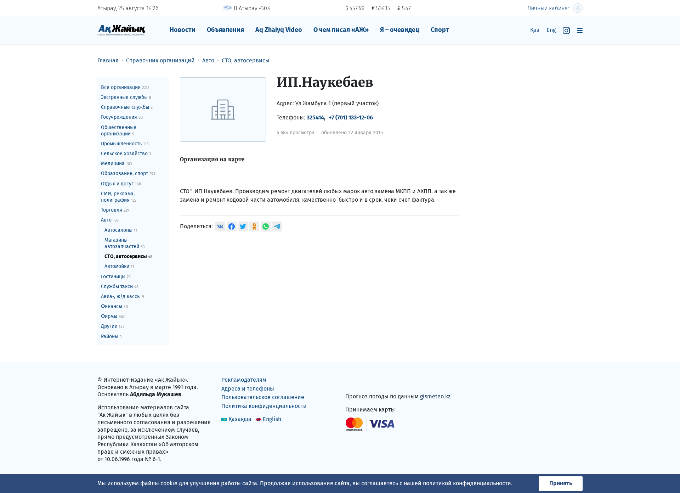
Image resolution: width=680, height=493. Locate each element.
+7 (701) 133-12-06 (351, 117)
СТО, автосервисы (128, 256)
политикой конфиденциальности (467, 483)
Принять (560, 483)
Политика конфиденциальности (264, 406)
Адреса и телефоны (247, 388)
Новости (183, 30)
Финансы (114, 306)
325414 (315, 117)
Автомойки (119, 266)
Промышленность (125, 144)
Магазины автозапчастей (124, 243)
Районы (111, 337)
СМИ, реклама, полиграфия (118, 197)
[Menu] (580, 30)
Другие (112, 326)
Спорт (440, 30)
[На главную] (121, 30)
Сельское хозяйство (126, 154)
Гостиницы (116, 277)
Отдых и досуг (121, 184)
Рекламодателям (243, 379)
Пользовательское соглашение (262, 397)
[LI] (360, 381)
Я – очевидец (399, 30)
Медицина (116, 164)
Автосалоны (120, 230)
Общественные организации (118, 130)
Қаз (534, 30)
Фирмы (113, 316)
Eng (551, 30)
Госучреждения (122, 117)
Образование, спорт (128, 173)
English (272, 419)
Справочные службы (127, 107)
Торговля (115, 210)
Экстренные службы (126, 97)
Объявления (225, 30)
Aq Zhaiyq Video (278, 30)
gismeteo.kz (435, 396)
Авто (110, 220)
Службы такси (119, 287)
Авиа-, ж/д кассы (122, 296)
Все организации (125, 87)
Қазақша (239, 419)
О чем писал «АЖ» (341, 30)
